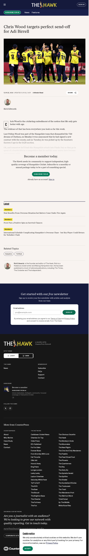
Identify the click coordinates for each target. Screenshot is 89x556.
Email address (18, 308)
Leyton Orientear (37, 476)
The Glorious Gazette (67, 434)
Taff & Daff (35, 483)
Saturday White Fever (39, 480)
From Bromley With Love (40, 454)
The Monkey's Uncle (66, 441)
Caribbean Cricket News (40, 434)
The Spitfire (63, 476)
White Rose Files (65, 505)
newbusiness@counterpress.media (24, 529)
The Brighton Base (38, 496)
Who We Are (8, 438)
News (27, 12)
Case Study (8, 441)
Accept (28, 548)
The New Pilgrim (65, 447)
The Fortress (36, 502)
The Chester (35, 499)
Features (36, 12)
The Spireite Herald (66, 473)
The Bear (34, 489)
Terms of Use (56, 319)
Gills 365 (34, 460)
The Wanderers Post (66, 492)
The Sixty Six (63, 470)
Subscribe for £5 (12, 12)
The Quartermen (65, 463)
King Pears (35, 467)
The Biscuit (35, 492)
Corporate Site (12, 536)
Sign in (51, 180)
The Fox (34, 505)
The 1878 (34, 486)
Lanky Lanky (35, 473)
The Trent (62, 489)
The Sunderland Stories (67, 483)
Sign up (69, 312)
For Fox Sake (35, 447)
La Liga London (36, 470)
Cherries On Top (37, 438)
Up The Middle (64, 502)
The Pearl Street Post (67, 457)
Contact (41, 378)
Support (41, 374)
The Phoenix (63, 460)
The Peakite (63, 454)
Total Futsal (63, 499)
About (6, 434)
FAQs (40, 371)
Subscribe (42, 368)
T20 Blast (19, 254)
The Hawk (62, 438)
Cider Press (35, 441)
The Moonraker (64, 444)
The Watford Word (66, 496)
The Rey (62, 467)
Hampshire (8, 254)
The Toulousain (64, 486)
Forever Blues (36, 450)
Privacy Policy (52, 543)
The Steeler (63, 480)
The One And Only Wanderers (70, 450)
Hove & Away (36, 463)
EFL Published (36, 444)
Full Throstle (35, 457)
